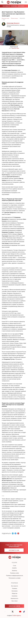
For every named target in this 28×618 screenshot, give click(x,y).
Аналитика (5, 18)
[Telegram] (13, 533)
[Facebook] (15, 533)
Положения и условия (14, 578)
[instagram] (16, 612)
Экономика (21, 6)
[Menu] (26, 2)
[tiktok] (24, 612)
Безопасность (14, 598)
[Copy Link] (18, 533)
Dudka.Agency (16, 615)
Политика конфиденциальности (14, 575)
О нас (14, 565)
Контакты (14, 570)
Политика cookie (14, 573)
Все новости (6, 6)
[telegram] (5, 612)
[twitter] (12, 612)
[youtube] (20, 612)
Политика (14, 6)
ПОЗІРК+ (14, 568)
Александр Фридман (13, 23)
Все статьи (14, 601)
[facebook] (9, 612)
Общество (14, 593)
